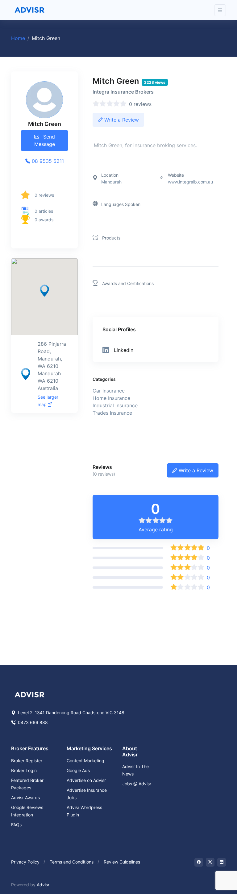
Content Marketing (85, 760)
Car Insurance (109, 391)
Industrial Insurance (115, 405)
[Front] (29, 10)
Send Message (44, 140)
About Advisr (130, 751)
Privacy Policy (25, 861)
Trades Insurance (112, 413)
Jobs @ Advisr (136, 783)
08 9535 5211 (47, 161)
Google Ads (78, 770)
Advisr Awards (25, 797)
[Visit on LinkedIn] (221, 862)
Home (18, 38)
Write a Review (121, 120)
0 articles (44, 211)
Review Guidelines (122, 861)
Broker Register (26, 760)
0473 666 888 (32, 722)
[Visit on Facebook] (198, 862)
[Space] (29, 694)
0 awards (44, 219)
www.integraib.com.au (190, 181)
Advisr (43, 884)
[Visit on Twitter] (210, 862)
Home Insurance (111, 398)
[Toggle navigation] (220, 10)
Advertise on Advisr (86, 780)
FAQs (16, 824)
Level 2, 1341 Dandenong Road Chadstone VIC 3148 (70, 712)
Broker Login (24, 770)
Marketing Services (89, 748)
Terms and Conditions (72, 861)
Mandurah (111, 181)
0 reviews (44, 195)
